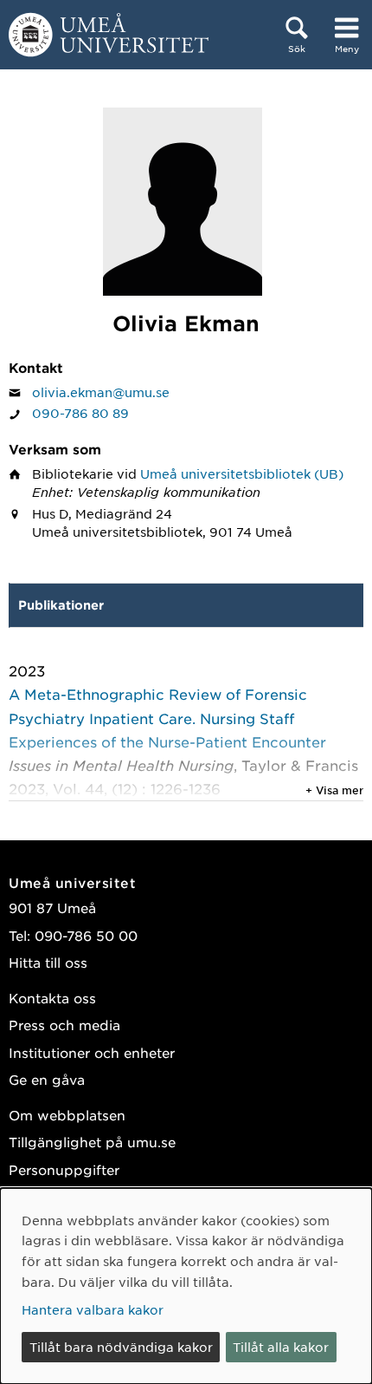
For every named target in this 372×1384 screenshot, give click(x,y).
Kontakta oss (52, 997)
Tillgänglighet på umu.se (92, 1141)
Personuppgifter (64, 1169)
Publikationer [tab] (61, 604)
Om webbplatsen (67, 1115)
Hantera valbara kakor (93, 1309)
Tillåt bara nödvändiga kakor (121, 1347)
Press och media (64, 1024)
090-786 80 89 (80, 413)
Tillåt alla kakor (281, 1347)
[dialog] (186, 1286)
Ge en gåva (47, 1079)
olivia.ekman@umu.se (101, 392)
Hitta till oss (48, 962)
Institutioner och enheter (92, 1052)
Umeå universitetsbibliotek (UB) (241, 473)
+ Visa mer (334, 790)
